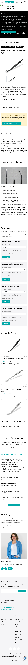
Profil (10, 568)
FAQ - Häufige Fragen (6, 619)
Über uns (17, 621)
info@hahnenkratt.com (9, 609)
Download (6, 257)
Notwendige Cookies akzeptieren (12, 32)
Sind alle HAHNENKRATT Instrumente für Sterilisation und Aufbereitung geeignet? (11, 477)
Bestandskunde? (9, 2)
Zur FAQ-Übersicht (14, 505)
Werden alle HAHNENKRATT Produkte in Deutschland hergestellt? (11, 455)
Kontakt (3, 624)
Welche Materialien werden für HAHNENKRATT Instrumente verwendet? (9, 485)
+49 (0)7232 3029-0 (7, 607)
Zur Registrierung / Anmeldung (11, 123)
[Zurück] (25, 77)
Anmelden (18, 2)
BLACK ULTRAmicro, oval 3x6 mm (12, 359)
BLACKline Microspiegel (8, 46)
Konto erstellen (25, 2)
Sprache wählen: (6, 245)
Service (3, 621)
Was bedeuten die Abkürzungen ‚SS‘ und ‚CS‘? (11, 492)
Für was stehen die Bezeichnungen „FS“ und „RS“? (12, 498)
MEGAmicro (20, 46)
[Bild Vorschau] (12, 79)
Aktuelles (17, 626)
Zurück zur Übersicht (12, 42)
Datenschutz (18, 634)
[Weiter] (25, 81)
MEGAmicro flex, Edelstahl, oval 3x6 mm (13, 390)
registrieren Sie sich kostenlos (16, 117)
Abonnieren (22, 591)
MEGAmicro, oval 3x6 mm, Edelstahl (13, 421)
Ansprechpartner (19, 619)
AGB (16, 642)
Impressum (18, 637)
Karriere (17, 624)
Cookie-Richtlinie (19, 640)
